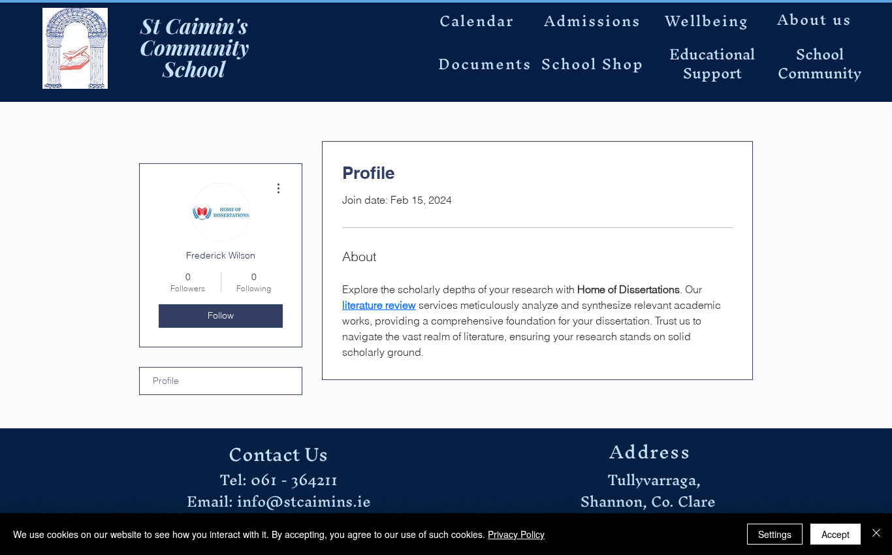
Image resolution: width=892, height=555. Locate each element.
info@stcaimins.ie (304, 501)
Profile (166, 381)
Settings (774, 534)
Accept (835, 534)
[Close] (876, 534)
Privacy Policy (516, 534)
